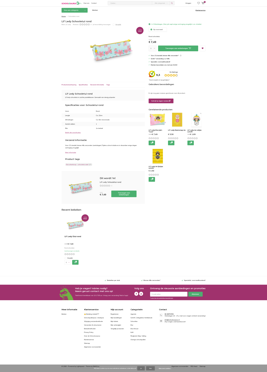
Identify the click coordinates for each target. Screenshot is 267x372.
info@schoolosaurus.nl (172, 320)
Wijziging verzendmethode (93, 321)
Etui (132, 325)
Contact (94, 3)
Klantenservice (200, 10)
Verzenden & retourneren (92, 325)
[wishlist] (198, 3)
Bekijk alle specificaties (73, 132)
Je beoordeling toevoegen (102, 24)
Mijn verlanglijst (116, 325)
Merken (95, 10)
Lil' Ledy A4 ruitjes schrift (194, 131)
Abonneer (195, 294)
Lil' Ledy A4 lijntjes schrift (156, 167)
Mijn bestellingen (116, 318)
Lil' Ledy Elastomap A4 (177, 130)
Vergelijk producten (117, 329)
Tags (108, 85)
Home (64, 16)
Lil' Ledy (68, 24)
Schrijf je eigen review (160, 101)
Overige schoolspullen (138, 340)
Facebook (136, 294)
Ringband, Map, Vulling (138, 336)
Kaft (132, 332)
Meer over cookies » (165, 368)
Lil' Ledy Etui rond (72, 236)
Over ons (86, 3)
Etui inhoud (134, 329)
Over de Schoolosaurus (92, 336)
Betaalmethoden (90, 329)
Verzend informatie (97, 85)
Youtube (141, 294)
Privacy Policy (88, 332)
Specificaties (83, 85)
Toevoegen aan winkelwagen (124, 194)
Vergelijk (70, 258)
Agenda (133, 314)
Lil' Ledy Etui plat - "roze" (156, 131)
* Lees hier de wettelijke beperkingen (161, 298)
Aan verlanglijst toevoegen (202, 48)
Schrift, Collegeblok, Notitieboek (141, 318)
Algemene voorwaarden (92, 347)
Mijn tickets (114, 321)
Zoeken (171, 3)
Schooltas (134, 321)
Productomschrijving (69, 85)
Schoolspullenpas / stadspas (94, 318)
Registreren (114, 314)
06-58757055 (169, 314)
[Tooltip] (180, 56)
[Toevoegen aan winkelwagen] (75, 262)
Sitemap (87, 343)
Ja (141, 368)
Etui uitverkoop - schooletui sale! (78, 164)
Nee (150, 368)
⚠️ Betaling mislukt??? (91, 314)
